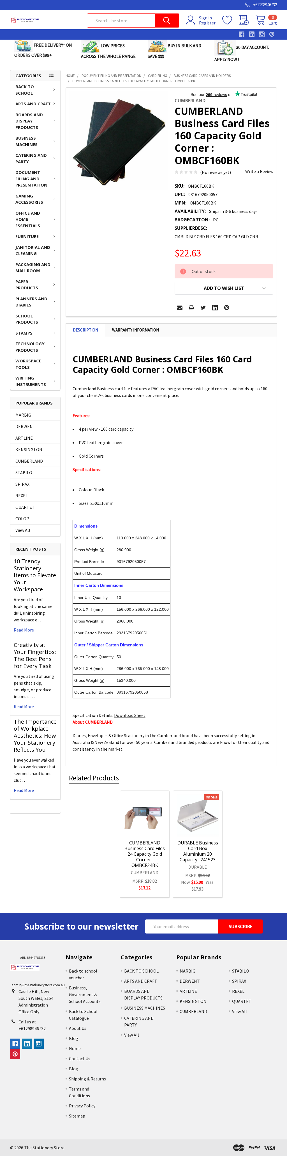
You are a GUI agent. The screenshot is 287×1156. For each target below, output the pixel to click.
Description (85, 330)
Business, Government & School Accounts (85, 994)
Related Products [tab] (94, 777)
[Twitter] (203, 308)
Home (75, 1048)
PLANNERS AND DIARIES (31, 302)
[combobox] (133, 20)
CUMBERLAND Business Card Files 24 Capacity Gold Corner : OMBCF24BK (144, 854)
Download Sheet (129, 715)
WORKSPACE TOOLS (28, 364)
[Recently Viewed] (247, 20)
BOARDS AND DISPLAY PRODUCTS (29, 121)
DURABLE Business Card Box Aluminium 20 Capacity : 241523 (197, 851)
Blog (73, 1038)
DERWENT (25, 426)
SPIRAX (22, 484)
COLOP (22, 518)
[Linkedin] (215, 308)
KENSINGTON (28, 449)
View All (22, 530)
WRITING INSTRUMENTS (30, 381)
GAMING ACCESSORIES (29, 199)
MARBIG (23, 415)
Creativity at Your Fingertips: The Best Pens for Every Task (35, 655)
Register (207, 22)
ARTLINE (24, 438)
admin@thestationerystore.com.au (38, 985)
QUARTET (25, 507)
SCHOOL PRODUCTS (26, 319)
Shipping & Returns (87, 1079)
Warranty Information (135, 330)
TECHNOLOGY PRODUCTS (30, 347)
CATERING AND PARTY (31, 158)
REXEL (21, 495)
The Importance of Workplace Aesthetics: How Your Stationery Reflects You (35, 735)
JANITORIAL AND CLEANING (32, 250)
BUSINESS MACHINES (26, 141)
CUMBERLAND (29, 461)
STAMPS (24, 333)
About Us (77, 1028)
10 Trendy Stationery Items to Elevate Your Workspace (35, 575)
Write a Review (259, 171)
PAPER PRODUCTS (26, 285)
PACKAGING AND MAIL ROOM (32, 268)
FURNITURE (27, 236)
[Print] (191, 308)
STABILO (23, 472)
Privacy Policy (82, 1106)
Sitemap (77, 1116)
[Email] (180, 308)
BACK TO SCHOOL (24, 90)
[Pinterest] (227, 308)
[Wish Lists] (230, 20)
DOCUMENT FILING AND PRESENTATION (31, 178)
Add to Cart (151, 827)
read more (24, 630)
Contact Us (79, 1058)
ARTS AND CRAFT (33, 103)
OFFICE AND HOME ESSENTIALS (27, 219)
